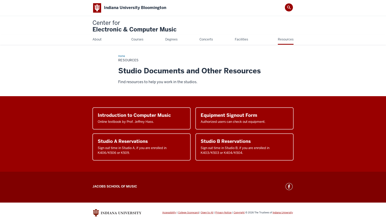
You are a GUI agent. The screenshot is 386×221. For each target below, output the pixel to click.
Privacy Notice (223, 212)
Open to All (207, 212)
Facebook (289, 186)
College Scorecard (188, 212)
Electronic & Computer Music (134, 26)
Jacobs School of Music (114, 186)
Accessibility (169, 212)
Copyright (239, 212)
